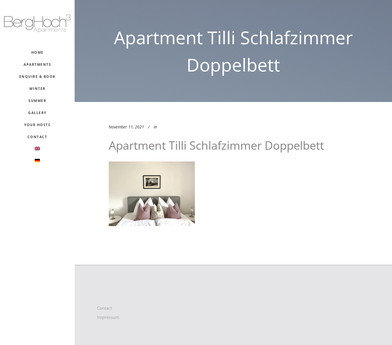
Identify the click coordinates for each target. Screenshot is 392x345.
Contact (104, 308)
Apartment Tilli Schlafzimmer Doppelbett (216, 145)
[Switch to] (37, 149)
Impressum (108, 317)
